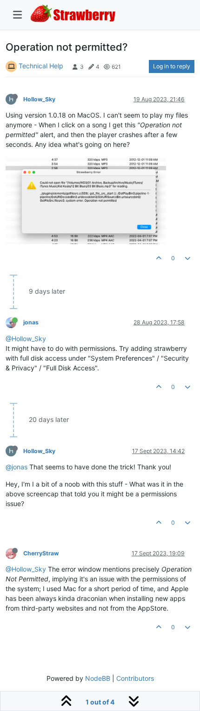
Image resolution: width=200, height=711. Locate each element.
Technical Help (41, 66)
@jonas (16, 467)
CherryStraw (41, 553)
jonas (31, 322)
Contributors (135, 678)
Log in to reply (171, 66)
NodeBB (97, 678)
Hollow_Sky (39, 99)
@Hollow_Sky (26, 338)
